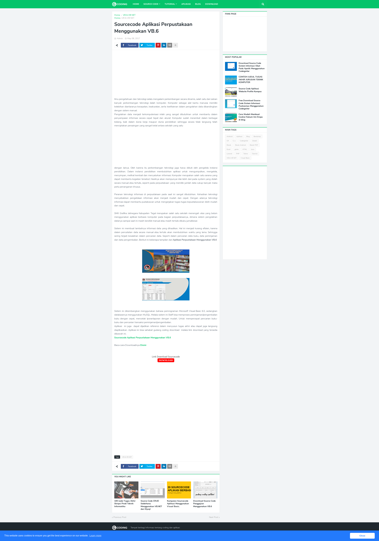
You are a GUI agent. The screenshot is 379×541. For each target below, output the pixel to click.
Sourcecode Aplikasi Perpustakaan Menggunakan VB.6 (142, 337)
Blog (248, 136)
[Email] (169, 45)
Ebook (229, 145)
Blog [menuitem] (198, 4)
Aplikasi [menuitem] (186, 4)
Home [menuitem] (136, 4)
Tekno (245, 154)
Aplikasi (239, 136)
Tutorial (254, 154)
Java (252, 149)
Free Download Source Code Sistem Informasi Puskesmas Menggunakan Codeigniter (251, 104)
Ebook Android (240, 145)
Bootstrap (257, 136)
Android (229, 136)
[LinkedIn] (163, 45)
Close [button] (362, 535)
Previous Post (119, 517)
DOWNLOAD (166, 360)
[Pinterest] (158, 45)
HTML (245, 149)
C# (228, 141)
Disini (143, 345)
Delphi (254, 141)
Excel (229, 149)
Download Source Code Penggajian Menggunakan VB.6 (204, 504)
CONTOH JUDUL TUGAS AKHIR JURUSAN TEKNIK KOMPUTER (251, 80)
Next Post (213, 517)
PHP (237, 154)
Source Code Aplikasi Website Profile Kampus (250, 90)
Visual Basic (245, 158)
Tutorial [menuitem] (170, 4)
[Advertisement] (165, 73)
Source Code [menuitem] (150, 4)
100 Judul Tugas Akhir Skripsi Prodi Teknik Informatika (124, 504)
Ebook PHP (254, 145)
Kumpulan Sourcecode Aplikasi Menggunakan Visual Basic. (178, 504)
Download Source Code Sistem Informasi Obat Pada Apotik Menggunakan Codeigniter (252, 67)
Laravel (229, 154)
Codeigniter (244, 141)
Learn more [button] (95, 535)
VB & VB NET (128, 18)
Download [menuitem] (211, 4)
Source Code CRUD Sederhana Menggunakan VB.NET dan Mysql (151, 505)
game (237, 149)
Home (117, 18)
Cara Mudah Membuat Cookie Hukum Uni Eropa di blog (251, 117)
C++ (234, 141)
